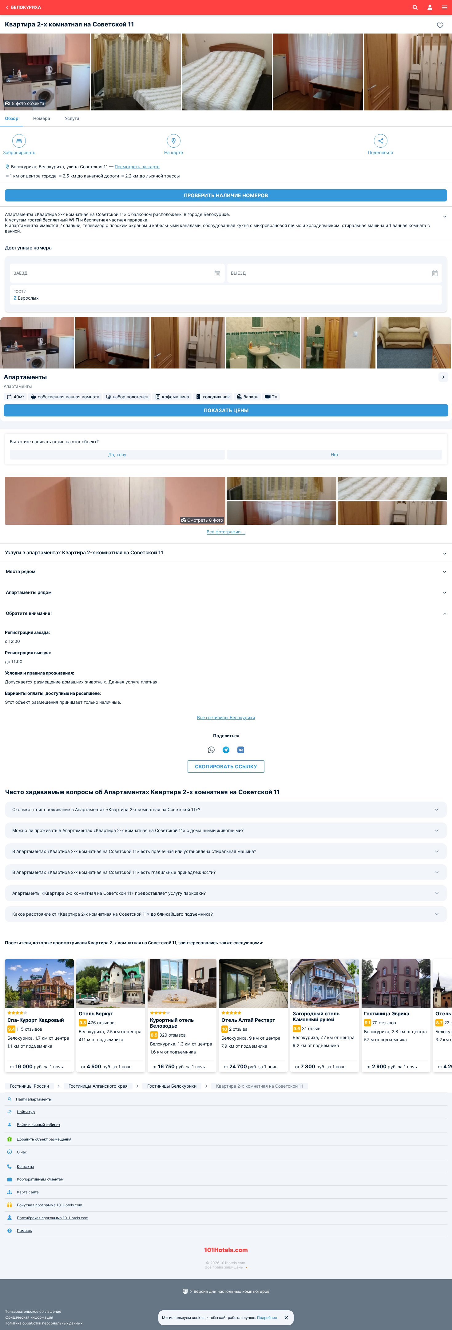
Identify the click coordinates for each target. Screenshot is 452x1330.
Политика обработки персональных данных (43, 1323)
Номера (41, 118)
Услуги (72, 118)
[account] (429, 7)
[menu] (444, 7)
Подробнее (267, 1317)
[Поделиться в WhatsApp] (211, 750)
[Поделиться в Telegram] (226, 750)
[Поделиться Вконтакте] (240, 750)
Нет (335, 454)
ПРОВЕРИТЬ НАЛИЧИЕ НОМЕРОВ (226, 195)
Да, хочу (117, 454)
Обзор (11, 118)
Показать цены (226, 410)
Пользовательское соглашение (33, 1311)
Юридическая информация (29, 1317)
